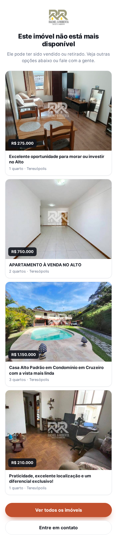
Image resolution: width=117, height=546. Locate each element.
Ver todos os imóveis (58, 510)
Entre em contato (58, 527)
